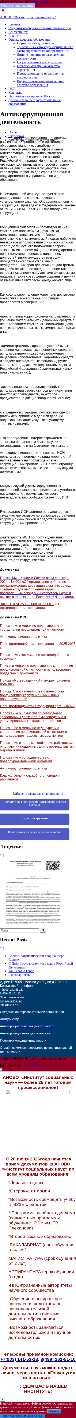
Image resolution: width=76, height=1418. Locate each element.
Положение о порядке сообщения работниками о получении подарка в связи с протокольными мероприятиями (37, 746)
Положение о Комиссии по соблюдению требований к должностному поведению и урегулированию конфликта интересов (33, 717)
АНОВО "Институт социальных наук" (28, 17)
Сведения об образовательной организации (39, 28)
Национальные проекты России (31, 96)
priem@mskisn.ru (40, 2)
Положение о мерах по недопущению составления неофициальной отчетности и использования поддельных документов (33, 731)
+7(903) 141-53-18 (11, 989)
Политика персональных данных (22, 1415)
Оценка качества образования (29, 39)
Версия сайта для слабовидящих (40, 793)
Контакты (15, 92)
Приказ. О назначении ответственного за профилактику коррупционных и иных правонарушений (32, 695)
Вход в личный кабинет (17, 5)
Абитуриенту (18, 32)
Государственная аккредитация (39, 62)
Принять (54, 1411)
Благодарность (19, 975)
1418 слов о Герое (21, 971)
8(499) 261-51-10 (10, 993)
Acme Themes (35, 1065)
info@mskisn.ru (9, 1004)
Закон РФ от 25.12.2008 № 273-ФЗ (27, 604)
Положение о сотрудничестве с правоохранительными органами (26, 759)
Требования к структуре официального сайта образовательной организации (45, 49)
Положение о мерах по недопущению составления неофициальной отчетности (32, 627)
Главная (14, 24)
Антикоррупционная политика (23, 636)
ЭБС (11, 88)
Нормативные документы (35, 43)
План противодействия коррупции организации (37, 706)
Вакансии (15, 35)
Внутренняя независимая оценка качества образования (40, 83)
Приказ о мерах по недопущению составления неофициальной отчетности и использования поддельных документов (36, 669)
